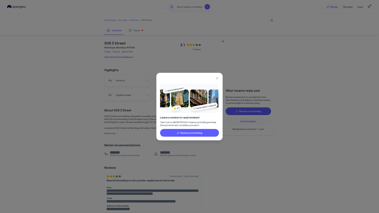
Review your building (191, 132)
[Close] (217, 78)
